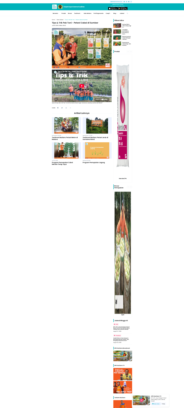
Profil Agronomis (98, 13)
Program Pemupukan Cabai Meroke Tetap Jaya (62, 163)
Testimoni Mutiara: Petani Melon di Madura (65, 138)
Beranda (55, 13)
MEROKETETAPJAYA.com (117, 1)
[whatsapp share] (66, 108)
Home (53, 19)
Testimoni (77, 13)
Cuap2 (108, 13)
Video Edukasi (60, 19)
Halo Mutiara (87, 13)
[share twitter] (62, 108)
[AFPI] (54, 6)
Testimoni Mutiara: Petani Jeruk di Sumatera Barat (95, 138)
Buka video (156, 404)
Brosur (70, 13)
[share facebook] (58, 108)
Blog (114, 13)
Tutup (163, 404)
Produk (64, 13)
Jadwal (122, 13)
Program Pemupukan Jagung (94, 162)
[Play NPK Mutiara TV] (141, 400)
